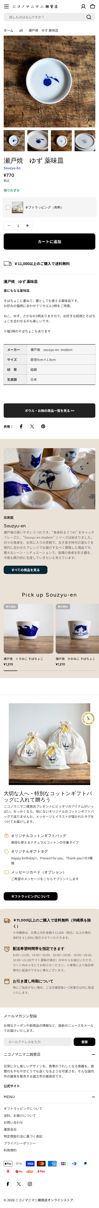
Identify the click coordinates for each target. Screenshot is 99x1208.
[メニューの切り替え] (6, 6)
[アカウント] (83, 6)
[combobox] (49, 17)
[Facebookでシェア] (21, 426)
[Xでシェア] (32, 426)
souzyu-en (12, 168)
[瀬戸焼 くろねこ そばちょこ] (28, 629)
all (21, 30)
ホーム (8, 30)
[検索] (89, 17)
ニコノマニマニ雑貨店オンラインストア (44, 1200)
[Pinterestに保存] (43, 426)
